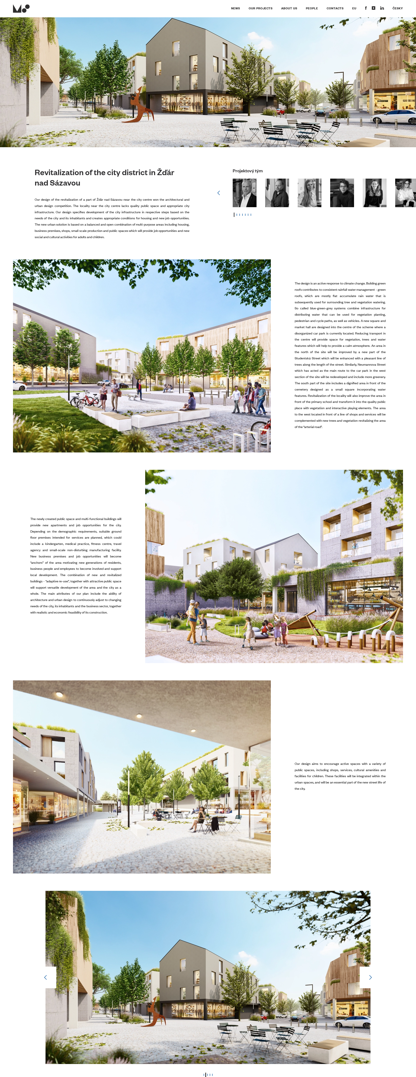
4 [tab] (242, 215)
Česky (398, 8)
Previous (219, 193)
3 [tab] (239, 215)
